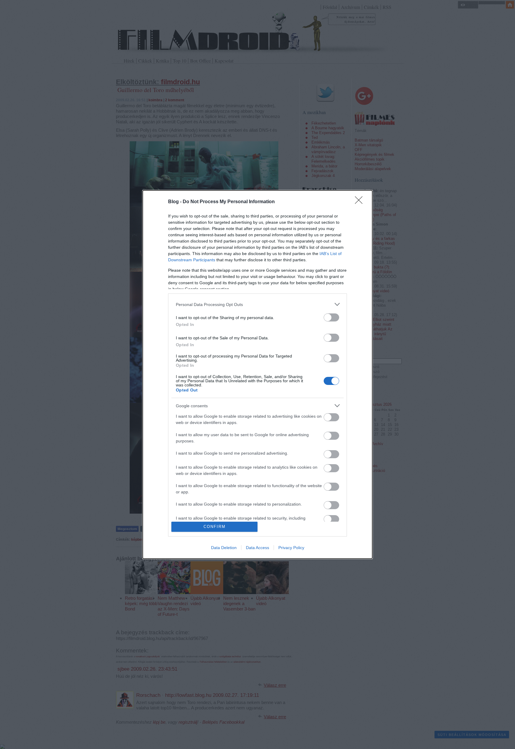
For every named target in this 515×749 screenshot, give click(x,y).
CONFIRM (215, 526)
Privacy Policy (291, 547)
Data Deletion (224, 547)
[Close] (360, 202)
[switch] (331, 317)
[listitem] (257, 304)
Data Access (257, 547)
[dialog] (257, 374)
